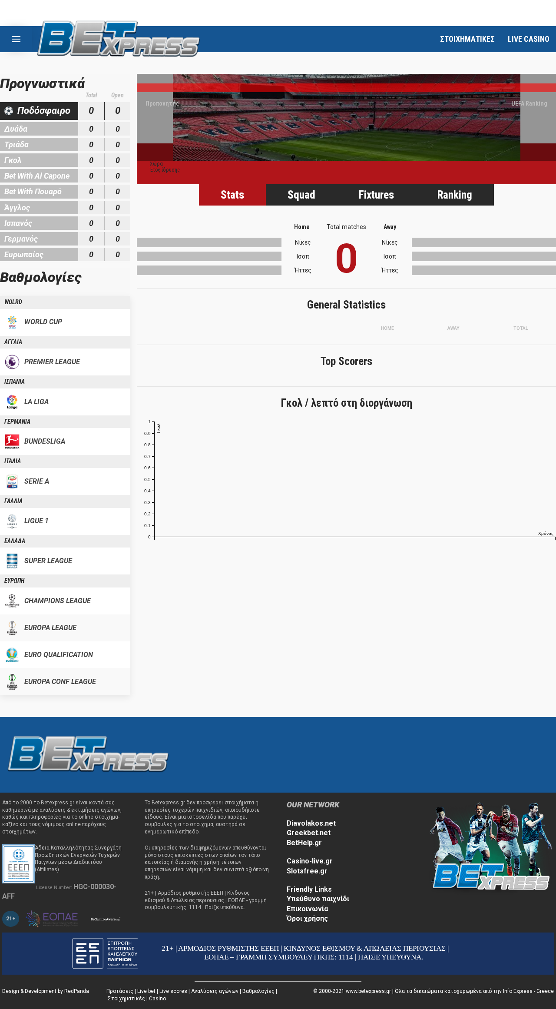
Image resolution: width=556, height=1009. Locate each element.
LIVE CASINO (528, 38)
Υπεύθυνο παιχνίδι (318, 899)
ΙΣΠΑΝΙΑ (14, 381)
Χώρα (156, 164)
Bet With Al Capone (37, 175)
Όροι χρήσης (307, 918)
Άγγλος (17, 207)
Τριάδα (16, 144)
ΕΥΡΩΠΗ (14, 580)
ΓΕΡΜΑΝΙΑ (17, 421)
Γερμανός (21, 238)
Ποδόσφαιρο (43, 110)
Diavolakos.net (311, 823)
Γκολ (13, 160)
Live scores (173, 991)
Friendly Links (309, 889)
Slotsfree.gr (307, 871)
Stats (232, 195)
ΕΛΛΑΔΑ (14, 541)
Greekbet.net (309, 833)
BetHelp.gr (304, 843)
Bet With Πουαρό (33, 191)
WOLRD (13, 302)
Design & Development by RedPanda (45, 991)
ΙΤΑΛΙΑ (12, 461)
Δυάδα (15, 128)
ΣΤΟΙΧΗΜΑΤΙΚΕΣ (467, 38)
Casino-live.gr (310, 861)
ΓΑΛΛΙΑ (13, 501)
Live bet (146, 991)
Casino (157, 999)
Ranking (454, 195)
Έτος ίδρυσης (165, 170)
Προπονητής (162, 103)
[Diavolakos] (88, 754)
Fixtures (376, 195)
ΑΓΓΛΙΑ (13, 342)
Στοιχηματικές (126, 999)
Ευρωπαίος (23, 254)
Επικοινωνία (307, 909)
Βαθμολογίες (258, 991)
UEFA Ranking (529, 103)
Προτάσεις (119, 991)
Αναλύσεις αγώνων (214, 991)
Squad (301, 195)
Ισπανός (18, 223)
